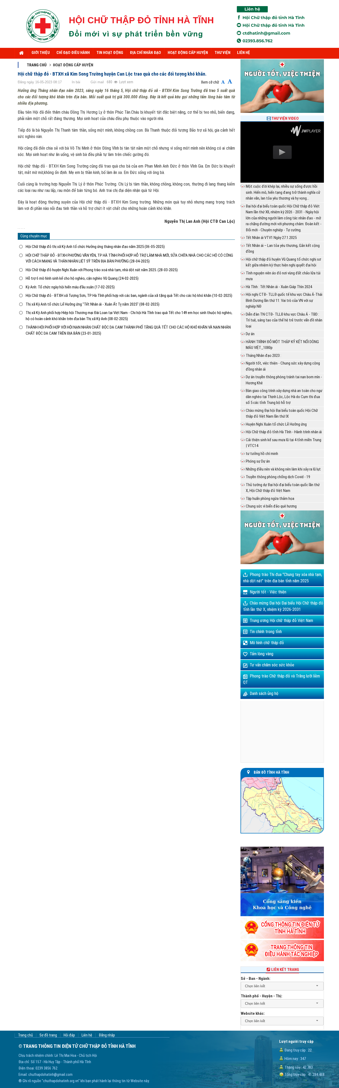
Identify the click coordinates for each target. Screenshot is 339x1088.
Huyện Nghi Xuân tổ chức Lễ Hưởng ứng (276, 424)
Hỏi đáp (69, 1035)
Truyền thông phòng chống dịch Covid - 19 (278, 476)
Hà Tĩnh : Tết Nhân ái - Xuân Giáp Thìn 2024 (279, 286)
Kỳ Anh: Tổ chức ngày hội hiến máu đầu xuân (70, 287)
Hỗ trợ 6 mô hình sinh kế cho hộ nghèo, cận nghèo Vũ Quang (82, 278)
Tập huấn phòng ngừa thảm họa (270, 498)
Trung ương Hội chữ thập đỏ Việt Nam (281, 620)
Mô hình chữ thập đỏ (267, 642)
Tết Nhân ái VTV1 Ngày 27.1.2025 (271, 237)
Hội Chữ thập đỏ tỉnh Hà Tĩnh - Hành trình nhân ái (284, 432)
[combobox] (282, 986)
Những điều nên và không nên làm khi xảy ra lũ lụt (283, 469)
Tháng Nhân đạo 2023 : (263, 355)
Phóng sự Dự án (258, 461)
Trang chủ (37, 65)
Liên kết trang (285, 969)
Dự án (250, 333)
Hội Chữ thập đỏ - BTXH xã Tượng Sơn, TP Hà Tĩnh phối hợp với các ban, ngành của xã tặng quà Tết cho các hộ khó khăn (129, 295)
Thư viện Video (285, 118)
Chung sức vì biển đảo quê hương (271, 506)
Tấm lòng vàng (261, 653)
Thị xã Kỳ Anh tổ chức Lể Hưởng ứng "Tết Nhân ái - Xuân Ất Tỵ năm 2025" (92, 304)
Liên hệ (87, 1035)
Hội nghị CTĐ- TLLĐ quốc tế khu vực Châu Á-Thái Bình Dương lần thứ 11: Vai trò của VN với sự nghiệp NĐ (284, 300)
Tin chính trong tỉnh (266, 631)
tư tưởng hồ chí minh (262, 453)
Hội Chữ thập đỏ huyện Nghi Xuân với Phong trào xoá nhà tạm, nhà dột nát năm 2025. (102, 270)
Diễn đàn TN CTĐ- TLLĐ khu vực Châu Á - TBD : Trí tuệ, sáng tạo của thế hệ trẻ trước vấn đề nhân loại (284, 320)
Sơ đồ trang (48, 1035)
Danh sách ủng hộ (264, 693)
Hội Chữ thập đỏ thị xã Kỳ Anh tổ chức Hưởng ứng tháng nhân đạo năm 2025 (95, 246)
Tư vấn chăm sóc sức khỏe (272, 664)
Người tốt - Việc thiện (268, 591)
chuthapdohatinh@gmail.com (50, 1074)
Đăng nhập (107, 1035)
